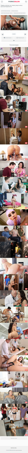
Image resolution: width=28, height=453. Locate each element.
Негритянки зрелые (5, 10)
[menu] (2, 1)
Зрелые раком (14, 10)
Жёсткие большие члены (6, 13)
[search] (26, 1)
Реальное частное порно (19, 13)
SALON (14, 1)
